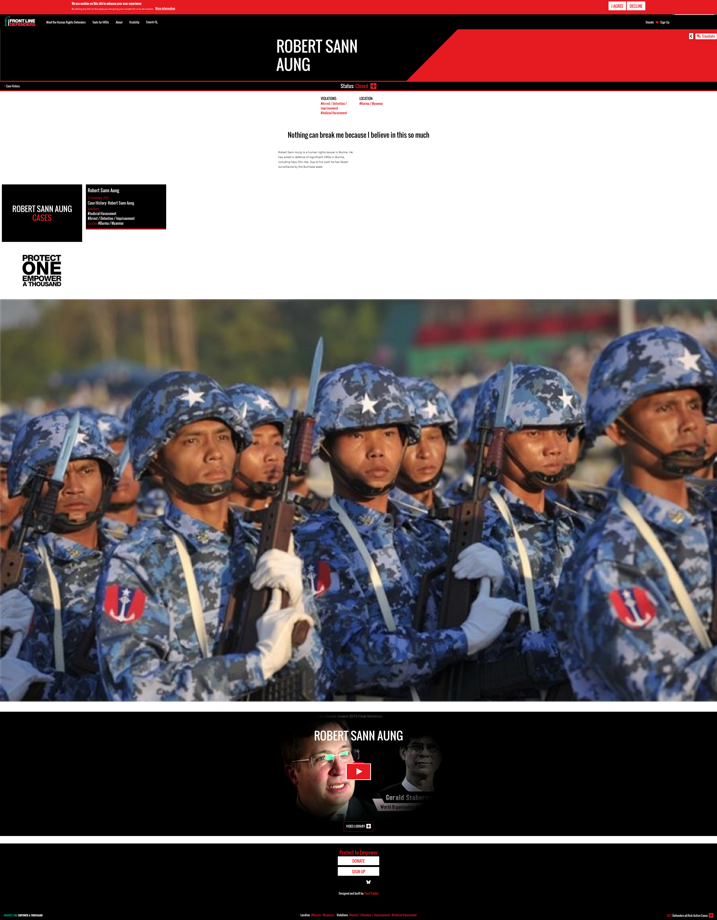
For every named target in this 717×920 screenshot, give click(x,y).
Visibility (134, 22)
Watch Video (358, 771)
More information (165, 8)
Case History (13, 86)
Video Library (355, 826)
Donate (650, 22)
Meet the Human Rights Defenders (66, 22)
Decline (636, 6)
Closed (361, 86)
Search (150, 22)
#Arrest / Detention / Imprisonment (334, 105)
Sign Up (664, 22)
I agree (617, 6)
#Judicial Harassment (334, 112)
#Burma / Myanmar (371, 103)
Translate (708, 36)
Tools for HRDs (100, 22)
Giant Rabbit (371, 893)
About (119, 22)
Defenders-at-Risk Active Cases (687, 915)
